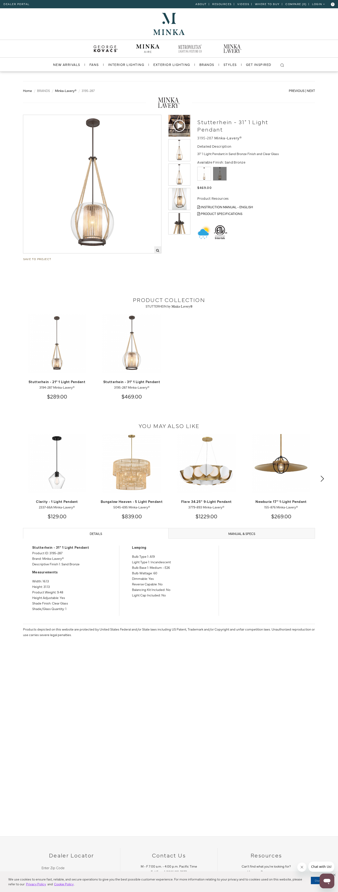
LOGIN (317, 4)
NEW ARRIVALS (66, 64)
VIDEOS (243, 4)
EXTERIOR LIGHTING (171, 64)
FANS (94, 64)
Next (311, 90)
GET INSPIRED (258, 64)
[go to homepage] (169, 23)
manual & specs (241, 533)
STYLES (230, 64)
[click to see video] (179, 126)
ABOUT (201, 4)
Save (31, 118)
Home (27, 90)
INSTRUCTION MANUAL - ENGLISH (226, 207)
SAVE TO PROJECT (37, 259)
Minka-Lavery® (66, 90)
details (96, 533)
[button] (334, 875)
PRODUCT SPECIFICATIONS (221, 213)
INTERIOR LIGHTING (126, 64)
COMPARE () (295, 4)
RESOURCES (222, 4)
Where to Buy (267, 4)
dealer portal (16, 4)
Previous (296, 90)
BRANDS (206, 64)
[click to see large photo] (179, 150)
